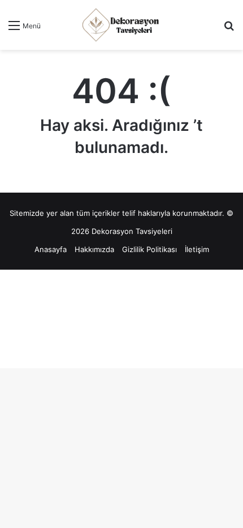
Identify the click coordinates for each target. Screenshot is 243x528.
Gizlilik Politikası (149, 249)
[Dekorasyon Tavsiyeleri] (121, 25)
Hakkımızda (94, 249)
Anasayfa (50, 249)
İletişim (197, 249)
